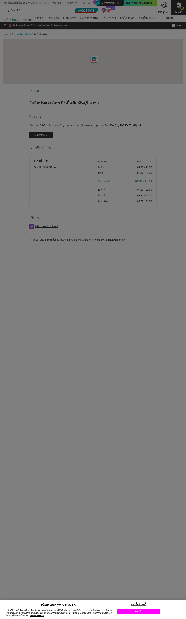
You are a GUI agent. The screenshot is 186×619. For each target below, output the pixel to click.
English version (37, 616)
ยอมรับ (139, 611)
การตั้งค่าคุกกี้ (138, 604)
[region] (93, 609)
